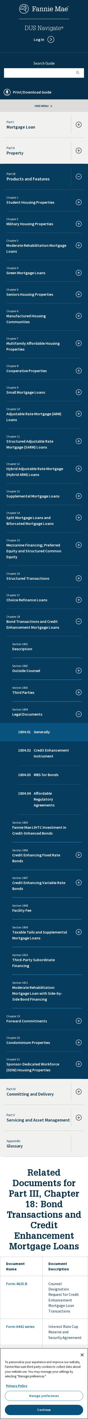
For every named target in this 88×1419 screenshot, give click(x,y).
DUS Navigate (44, 29)
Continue (44, 1410)
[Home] (44, 12)
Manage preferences (44, 1396)
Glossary (15, 1146)
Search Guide (44, 63)
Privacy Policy (16, 1386)
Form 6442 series (20, 1326)
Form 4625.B (16, 1283)
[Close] (82, 1354)
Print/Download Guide (32, 92)
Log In (39, 39)
